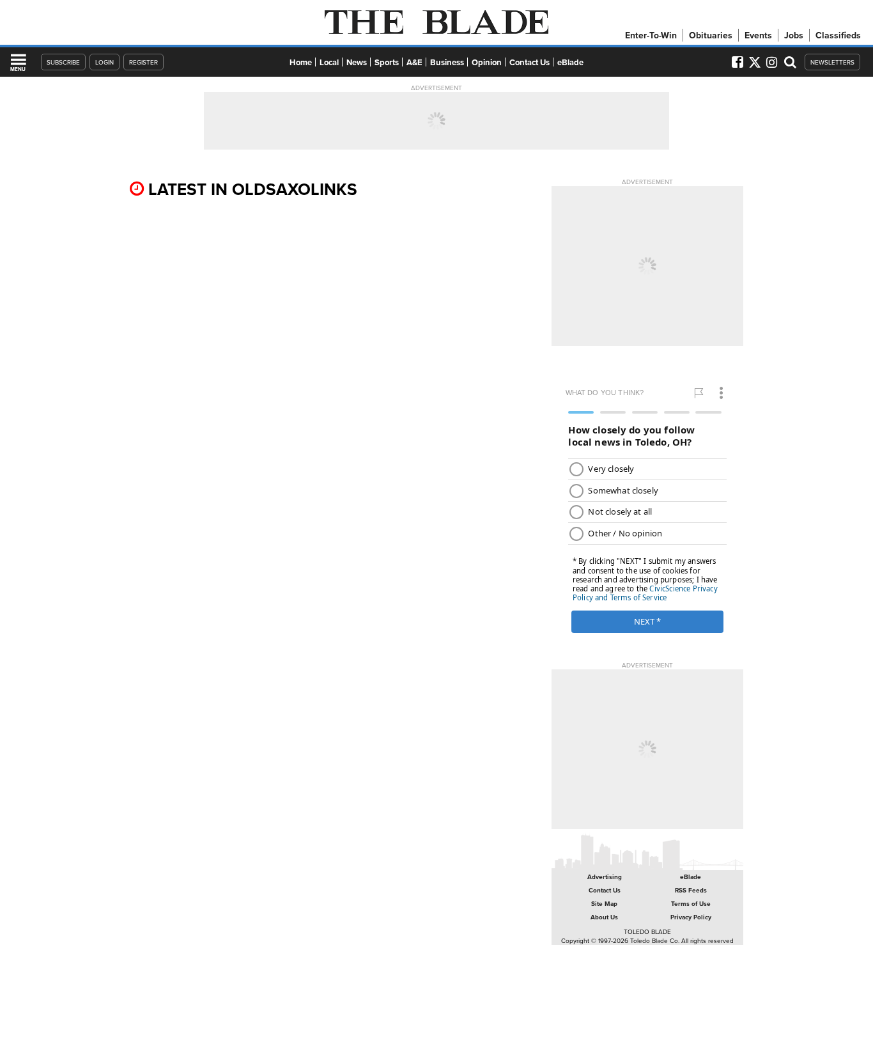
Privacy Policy (690, 917)
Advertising (604, 877)
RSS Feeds (691, 890)
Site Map (604, 903)
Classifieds (838, 35)
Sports (387, 62)
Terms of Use (691, 903)
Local (329, 62)
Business (447, 62)
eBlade (570, 62)
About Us (604, 917)
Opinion (487, 62)
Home (301, 62)
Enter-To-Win (651, 35)
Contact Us (529, 62)
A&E (414, 62)
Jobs (793, 35)
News (356, 62)
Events (758, 35)
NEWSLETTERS (832, 62)
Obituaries (710, 35)
